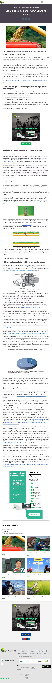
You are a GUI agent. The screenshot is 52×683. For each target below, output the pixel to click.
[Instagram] (27, 639)
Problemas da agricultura (33, 7)
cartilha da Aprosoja (27, 225)
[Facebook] (3, 678)
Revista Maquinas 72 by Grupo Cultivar (30, 307)
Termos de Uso (19, 669)
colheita (5, 529)
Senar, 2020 (8, 327)
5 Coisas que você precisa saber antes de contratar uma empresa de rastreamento (12, 575)
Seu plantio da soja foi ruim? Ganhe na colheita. (11, 552)
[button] (42, 2)
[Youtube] (25, 639)
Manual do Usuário (19, 674)
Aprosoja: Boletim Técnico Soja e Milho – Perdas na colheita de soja (22, 270)
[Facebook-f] (23, 639)
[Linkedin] (29, 639)
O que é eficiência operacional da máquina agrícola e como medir (38, 553)
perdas (7, 529)
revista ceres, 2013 (32, 165)
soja (11, 529)
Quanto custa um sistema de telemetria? (34, 574)
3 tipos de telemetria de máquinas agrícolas (35, 596)
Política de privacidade (20, 667)
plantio (9, 529)
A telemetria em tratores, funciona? (9, 596)
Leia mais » (3, 554)
